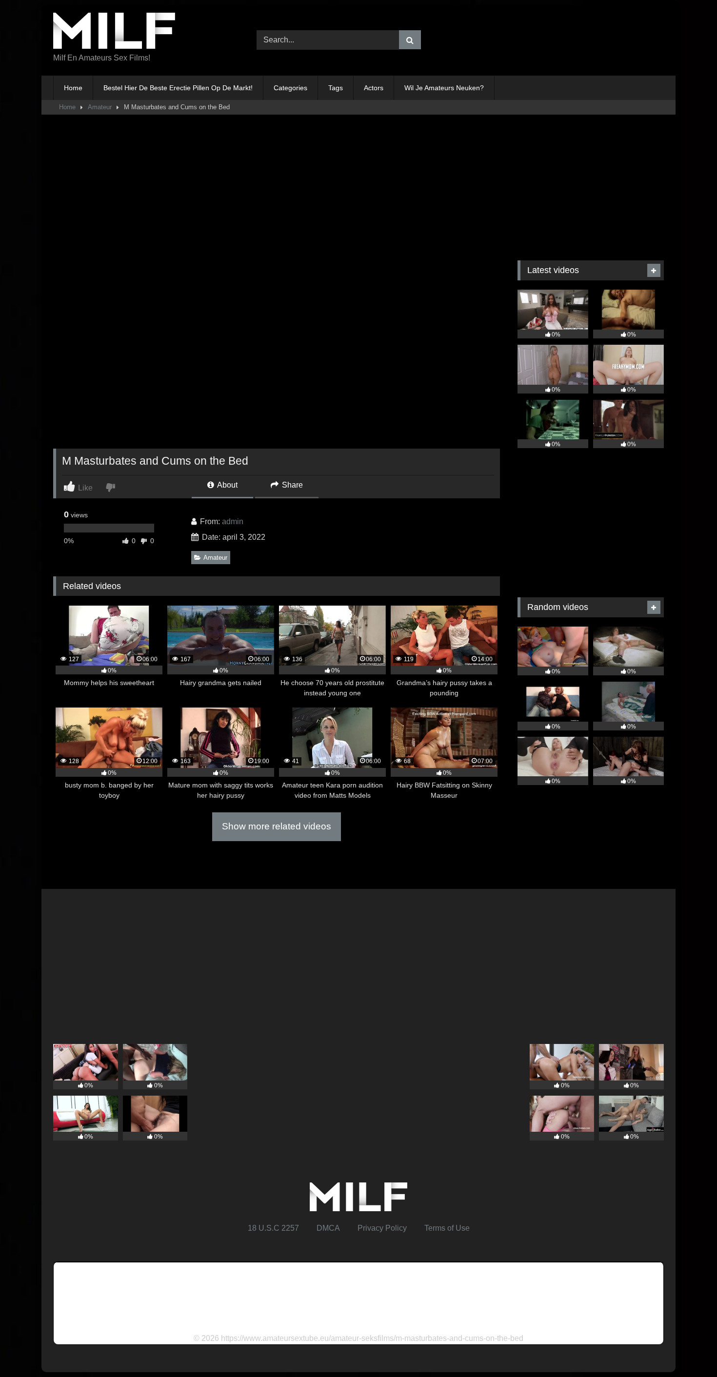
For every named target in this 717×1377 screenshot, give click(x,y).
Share (291, 485)
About (227, 485)
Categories (290, 88)
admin (232, 521)
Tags (335, 88)
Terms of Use (447, 1228)
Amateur (100, 107)
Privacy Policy (382, 1228)
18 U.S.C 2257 (273, 1228)
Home (73, 88)
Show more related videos (276, 826)
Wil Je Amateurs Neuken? (444, 88)
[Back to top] (686, 1347)
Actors (373, 88)
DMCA (328, 1228)
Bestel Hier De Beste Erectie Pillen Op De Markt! (178, 88)
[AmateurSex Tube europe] (114, 32)
